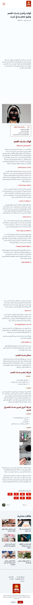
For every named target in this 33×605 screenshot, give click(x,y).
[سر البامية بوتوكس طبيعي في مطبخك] (24, 554)
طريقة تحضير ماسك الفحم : (23, 133)
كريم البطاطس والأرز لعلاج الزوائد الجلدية (8, 530)
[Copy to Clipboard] (16, 498)
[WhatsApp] (22, 498)
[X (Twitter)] (22, 494)
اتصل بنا (11, 579)
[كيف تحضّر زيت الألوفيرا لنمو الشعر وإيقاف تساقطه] (24, 538)
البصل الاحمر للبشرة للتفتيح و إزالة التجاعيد (9, 545)
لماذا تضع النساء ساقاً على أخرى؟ (25, 530)
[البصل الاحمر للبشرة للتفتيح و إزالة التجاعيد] (8, 538)
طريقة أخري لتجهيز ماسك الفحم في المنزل (21, 134)
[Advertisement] (16, 40)
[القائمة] (4, 4)
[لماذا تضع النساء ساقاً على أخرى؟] (24, 523)
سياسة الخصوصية (19, 579)
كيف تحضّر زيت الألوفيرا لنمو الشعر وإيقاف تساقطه (25, 546)
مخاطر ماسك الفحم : (25, 131)
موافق (20, 602)
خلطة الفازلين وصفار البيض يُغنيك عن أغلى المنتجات (9, 563)
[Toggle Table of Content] (27, 127)
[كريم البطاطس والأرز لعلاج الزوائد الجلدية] (8, 523)
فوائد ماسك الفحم (25, 129)
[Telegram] (28, 498)
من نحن (22, 581)
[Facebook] (28, 494)
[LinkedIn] (10, 494)
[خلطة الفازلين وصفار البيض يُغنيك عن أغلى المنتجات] (8, 554)
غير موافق (13, 602)
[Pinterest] (16, 494)
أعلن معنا (11, 577)
